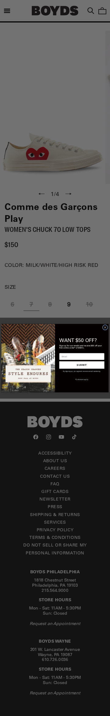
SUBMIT (82, 364)
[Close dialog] (105, 327)
